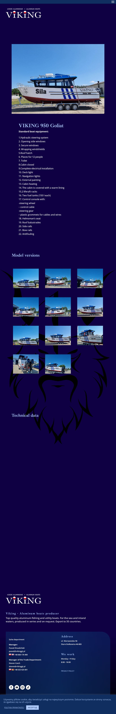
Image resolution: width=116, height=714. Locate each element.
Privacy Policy (67, 671)
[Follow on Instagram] (22, 687)
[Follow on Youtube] (17, 687)
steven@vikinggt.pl (17, 666)
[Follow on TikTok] (28, 687)
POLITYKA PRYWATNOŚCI (14, 707)
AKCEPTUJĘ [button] (32, 707)
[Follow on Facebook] (11, 687)
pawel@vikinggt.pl (17, 651)
